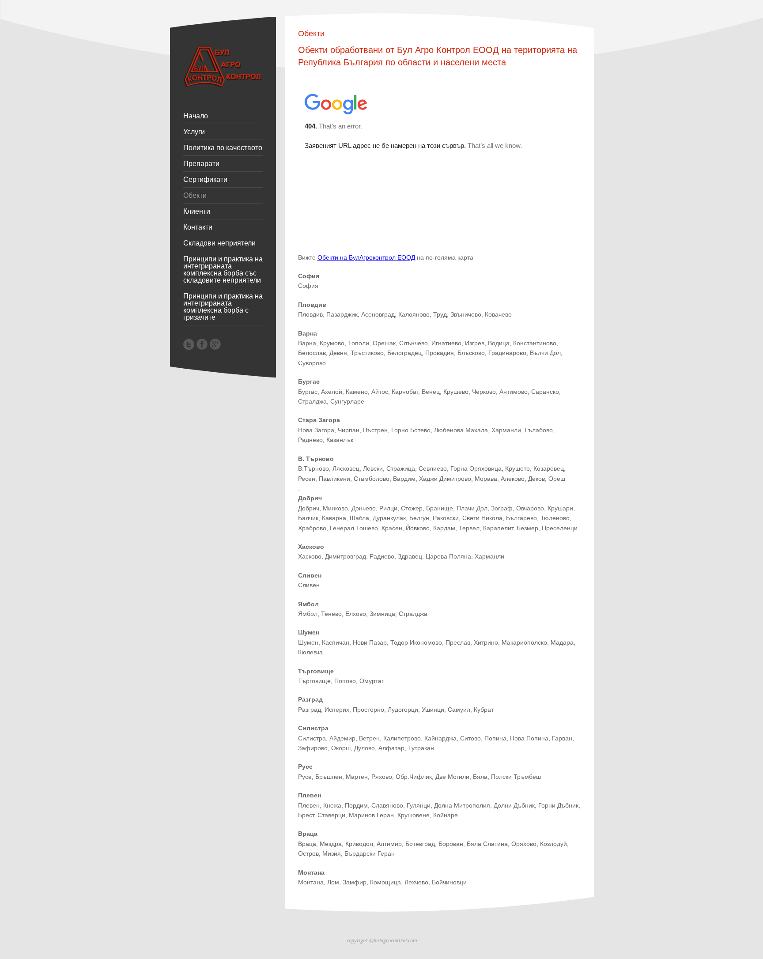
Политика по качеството (222, 147)
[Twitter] (188, 344)
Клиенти (196, 211)
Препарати (201, 163)
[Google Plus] (215, 344)
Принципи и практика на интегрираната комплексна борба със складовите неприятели (223, 270)
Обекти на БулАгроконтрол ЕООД (366, 257)
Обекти (195, 195)
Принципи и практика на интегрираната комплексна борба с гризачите (223, 307)
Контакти (197, 227)
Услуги (194, 132)
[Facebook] (202, 344)
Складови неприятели (219, 243)
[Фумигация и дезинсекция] (223, 85)
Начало (195, 116)
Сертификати (205, 179)
